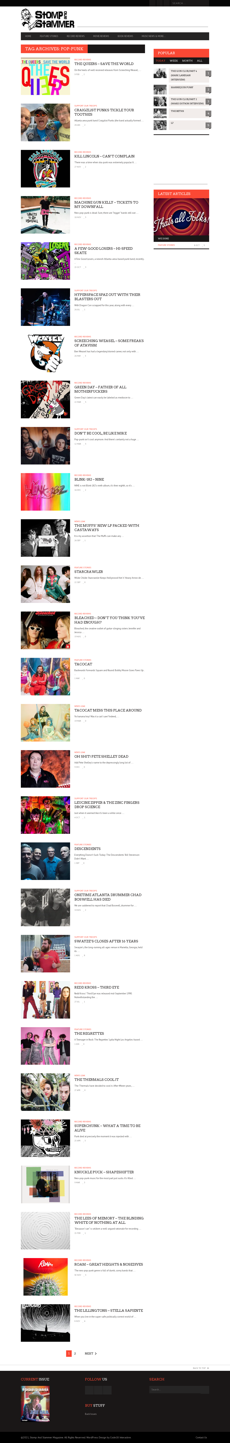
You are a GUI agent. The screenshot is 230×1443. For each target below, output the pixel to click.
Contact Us (201, 1437)
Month (187, 60)
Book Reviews (125, 36)
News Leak (79, 521)
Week (174, 60)
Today (160, 60)
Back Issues (91, 1414)
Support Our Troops (85, 105)
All (199, 60)
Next (89, 1353)
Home (28, 36)
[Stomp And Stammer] (49, 19)
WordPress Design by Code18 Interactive (108, 1437)
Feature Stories (49, 36)
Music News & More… (154, 36)
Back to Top (199, 1368)
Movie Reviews (101, 36)
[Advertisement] (142, 19)
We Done (163, 238)
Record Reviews (76, 36)
